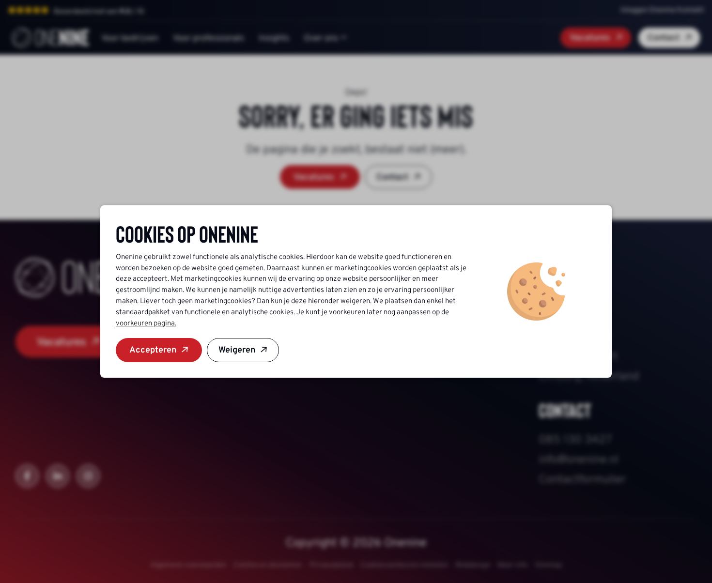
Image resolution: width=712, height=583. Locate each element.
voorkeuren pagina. (146, 323)
